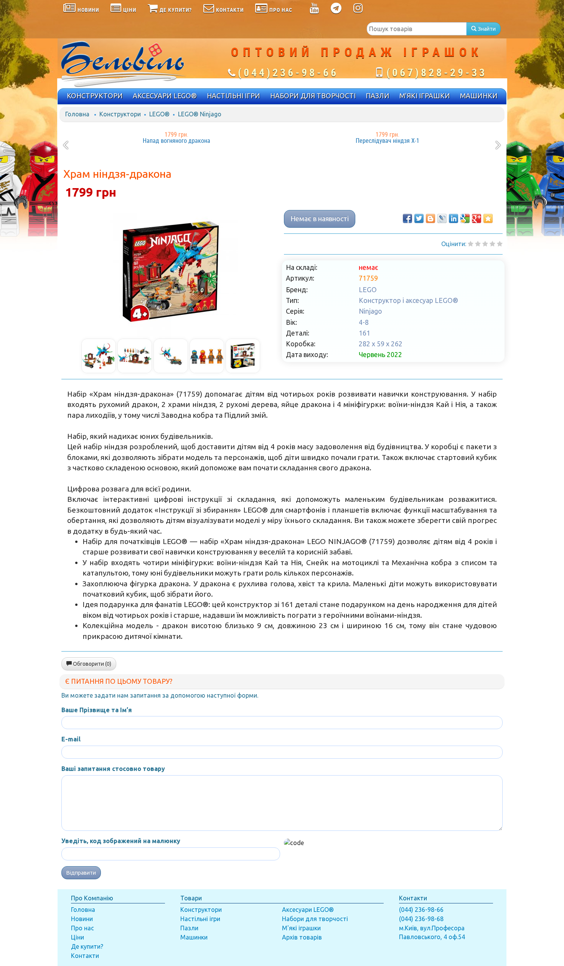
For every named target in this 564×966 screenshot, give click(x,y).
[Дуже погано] (470, 243)
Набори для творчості (315, 918)
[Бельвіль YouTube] (314, 9)
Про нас (82, 928)
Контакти (85, 955)
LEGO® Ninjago (199, 114)
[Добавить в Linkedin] (453, 218)
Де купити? (87, 946)
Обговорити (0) (91, 664)
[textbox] (417, 28)
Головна (77, 114)
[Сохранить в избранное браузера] (488, 218)
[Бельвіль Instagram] (358, 9)
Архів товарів (302, 937)
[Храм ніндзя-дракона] (171, 271)
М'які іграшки (301, 928)
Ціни (77, 937)
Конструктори (120, 114)
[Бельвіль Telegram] (336, 9)
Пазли (189, 928)
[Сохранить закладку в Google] (465, 218)
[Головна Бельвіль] (132, 63)
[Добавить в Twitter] (419, 218)
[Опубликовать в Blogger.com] (430, 218)
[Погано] (478, 243)
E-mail (71, 739)
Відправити (81, 873)
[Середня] (485, 243)
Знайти (486, 29)
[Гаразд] (492, 243)
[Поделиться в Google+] (476, 218)
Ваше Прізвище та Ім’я (96, 709)
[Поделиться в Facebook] (407, 218)
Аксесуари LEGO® (308, 909)
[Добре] (500, 243)
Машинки (194, 937)
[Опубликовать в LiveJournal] (442, 218)
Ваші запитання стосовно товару (113, 768)
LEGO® (159, 114)
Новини (82, 918)
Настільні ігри (200, 918)
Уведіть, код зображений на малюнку (120, 840)
